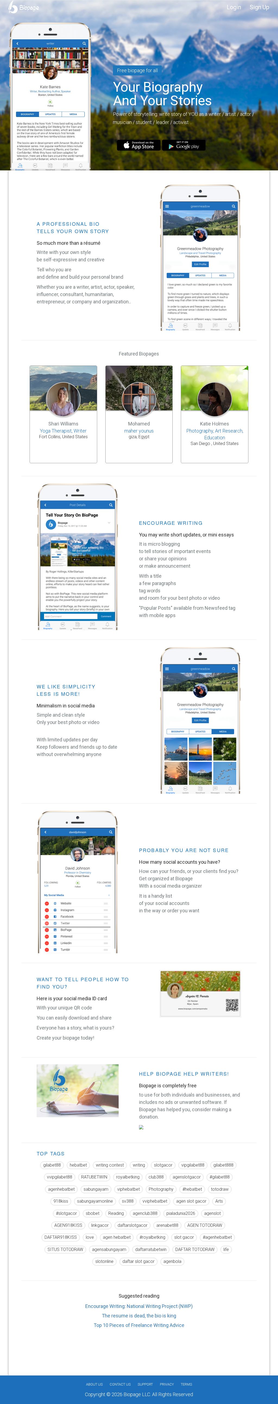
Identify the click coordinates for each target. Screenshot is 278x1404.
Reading (116, 1213)
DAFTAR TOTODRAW (194, 1249)
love (90, 1237)
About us (94, 1384)
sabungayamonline (95, 1201)
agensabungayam (109, 1249)
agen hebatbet (117, 1237)
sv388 (128, 1201)
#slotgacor (66, 1213)
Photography (161, 1189)
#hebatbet (192, 1189)
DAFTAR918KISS (61, 1237)
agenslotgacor (187, 1177)
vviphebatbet (155, 1201)
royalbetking (128, 1177)
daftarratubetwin (150, 1249)
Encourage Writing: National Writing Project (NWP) (139, 1306)
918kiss (60, 1201)
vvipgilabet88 (59, 1177)
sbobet (92, 1213)
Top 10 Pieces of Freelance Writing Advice (139, 1325)
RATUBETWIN (94, 1177)
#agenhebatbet (217, 1237)
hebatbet (78, 1165)
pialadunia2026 (180, 1213)
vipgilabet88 (192, 1165)
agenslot (212, 1213)
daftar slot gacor (138, 1261)
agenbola (172, 1261)
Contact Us (120, 1384)
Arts (219, 1201)
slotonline (104, 1261)
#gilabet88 (220, 1177)
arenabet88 (167, 1225)
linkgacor (100, 1225)
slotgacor (163, 1165)
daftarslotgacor (132, 1225)
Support (145, 1384)
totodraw (220, 1189)
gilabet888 (223, 1165)
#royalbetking (152, 1237)
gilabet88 (52, 1165)
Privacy (167, 1384)
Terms (186, 1384)
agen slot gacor (191, 1201)
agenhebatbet (61, 1189)
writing (139, 1165)
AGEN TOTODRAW (204, 1225)
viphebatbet (128, 1189)
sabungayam (96, 1189)
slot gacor (184, 1237)
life (226, 1249)
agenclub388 (145, 1213)
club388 (156, 1177)
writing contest (110, 1165)
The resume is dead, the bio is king (139, 1316)
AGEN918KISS (68, 1225)
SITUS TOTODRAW (65, 1249)
